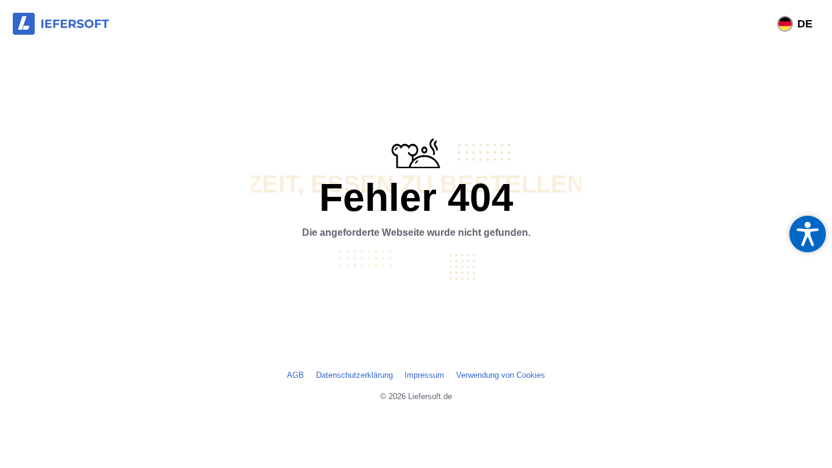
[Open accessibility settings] (807, 234)
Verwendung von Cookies (500, 375)
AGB (295, 375)
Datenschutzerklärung (354, 375)
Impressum (424, 375)
